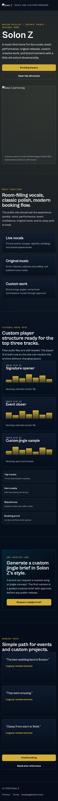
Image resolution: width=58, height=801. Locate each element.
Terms (15, 794)
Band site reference (29, 766)
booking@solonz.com (32, 794)
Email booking (29, 757)
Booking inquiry (29, 67)
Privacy (6, 794)
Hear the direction (29, 76)
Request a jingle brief (29, 602)
